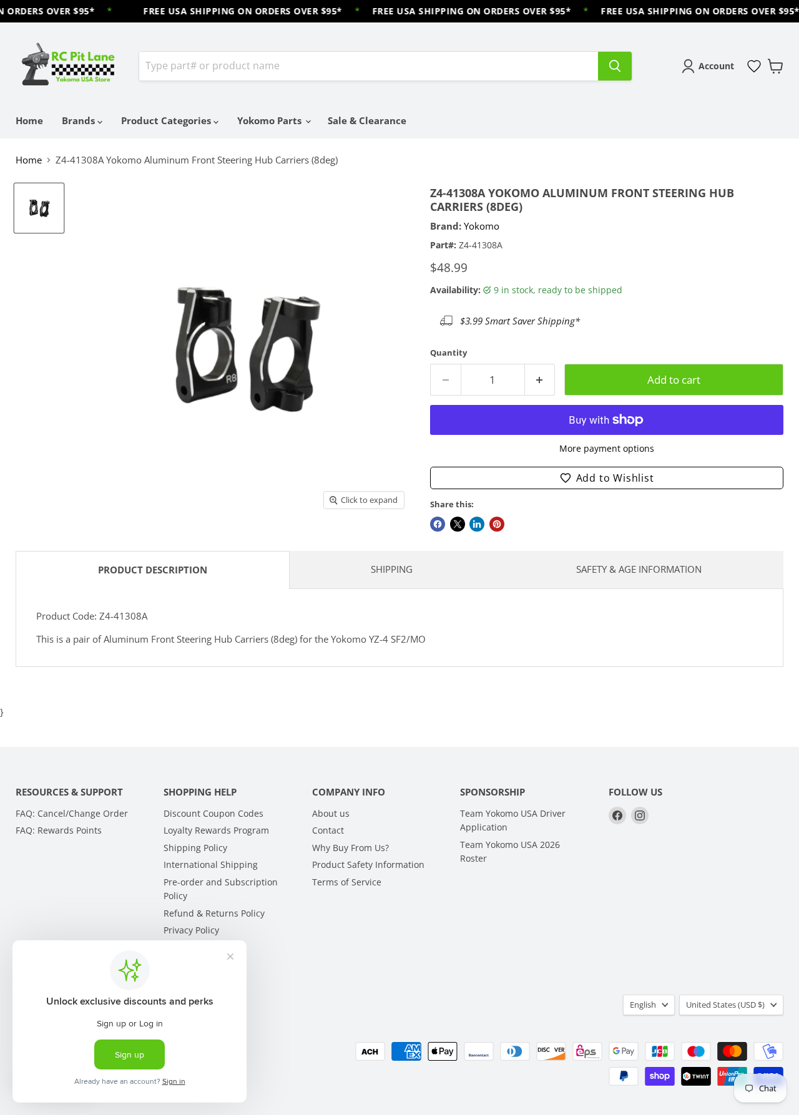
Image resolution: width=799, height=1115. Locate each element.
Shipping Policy (195, 848)
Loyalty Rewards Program (216, 830)
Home (29, 120)
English (643, 1004)
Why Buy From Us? (350, 848)
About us (331, 813)
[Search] (615, 66)
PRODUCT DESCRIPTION (152, 569)
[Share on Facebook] (437, 524)
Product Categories (167, 120)
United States (725, 1004)
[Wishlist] (754, 66)
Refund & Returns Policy (214, 913)
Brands (79, 120)
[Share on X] (457, 524)
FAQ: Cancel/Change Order (72, 813)
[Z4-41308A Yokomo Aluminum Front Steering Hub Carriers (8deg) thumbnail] (39, 208)
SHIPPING (392, 569)
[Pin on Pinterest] (496, 524)
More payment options (606, 449)
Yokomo (481, 226)
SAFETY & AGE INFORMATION (639, 569)
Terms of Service (346, 882)
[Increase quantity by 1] (540, 380)
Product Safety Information (368, 864)
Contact (328, 830)
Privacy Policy (191, 930)
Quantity (448, 353)
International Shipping (211, 864)
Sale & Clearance (367, 120)
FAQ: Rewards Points (59, 830)
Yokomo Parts (270, 120)
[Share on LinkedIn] (476, 524)
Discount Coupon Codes (213, 813)
